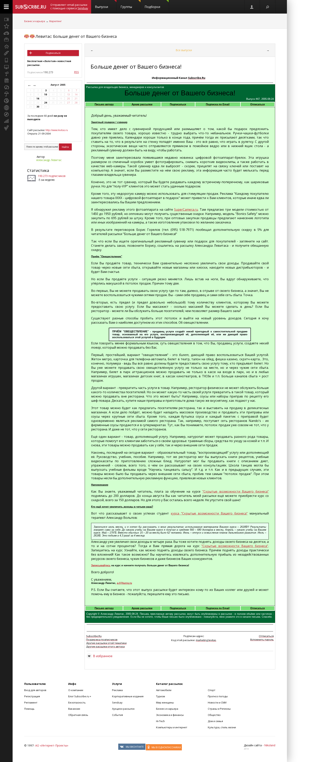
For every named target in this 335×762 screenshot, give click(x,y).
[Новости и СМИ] (6, 80)
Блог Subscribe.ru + (80, 696)
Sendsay (117, 702)
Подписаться (53, 53)
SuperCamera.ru (186, 209)
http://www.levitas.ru (57, 130)
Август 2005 (58, 84)
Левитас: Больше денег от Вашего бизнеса (76, 36)
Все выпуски (184, 50)
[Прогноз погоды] (6, 94)
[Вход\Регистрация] (252, 7)
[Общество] (6, 87)
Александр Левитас (49, 160)
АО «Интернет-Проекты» (51, 745)
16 (37, 98)
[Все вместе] (6, 19)
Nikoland (269, 745)
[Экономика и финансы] (6, 121)
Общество (214, 715)
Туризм (160, 696)
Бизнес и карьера (34, 21)
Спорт (211, 690)
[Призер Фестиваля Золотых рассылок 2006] (26, 36)
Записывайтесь (101, 565)
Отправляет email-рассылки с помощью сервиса (69, 6)
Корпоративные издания (127, 696)
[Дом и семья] (6, 46)
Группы (126, 7)
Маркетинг (55, 21)
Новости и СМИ (217, 702)
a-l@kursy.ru (124, 583)
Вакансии (74, 708)
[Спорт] (6, 101)
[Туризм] (6, 114)
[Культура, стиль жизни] (6, 74)
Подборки (152, 7)
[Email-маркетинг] (6, 128)
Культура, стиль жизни (222, 727)
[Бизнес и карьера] (6, 40)
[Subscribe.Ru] (30, 7)
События (117, 715)
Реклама (117, 690)
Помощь (29, 708)
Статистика (38, 170)
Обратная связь (78, 715)
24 (45, 102)
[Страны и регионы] (6, 107)
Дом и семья (215, 721)
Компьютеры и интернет (171, 727)
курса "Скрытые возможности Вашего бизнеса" (209, 513)
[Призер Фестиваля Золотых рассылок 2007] (32, 36)
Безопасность (77, 702)
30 (37, 106)
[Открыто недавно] (6, 26)
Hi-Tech (160, 721)
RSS (76, 72)
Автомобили (163, 690)
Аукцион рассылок (123, 708)
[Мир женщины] (6, 53)
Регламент (30, 702)
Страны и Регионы (219, 708)
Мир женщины (165, 702)
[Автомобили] (6, 33)
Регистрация (32, 696)
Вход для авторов (35, 690)
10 (45, 94)
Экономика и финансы (170, 715)
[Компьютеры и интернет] (6, 67)
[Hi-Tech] (6, 60)
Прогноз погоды (218, 696)
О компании (75, 690)
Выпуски (101, 7)
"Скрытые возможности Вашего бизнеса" (235, 491)
